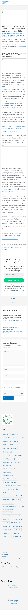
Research (15, 522)
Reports (6, 522)
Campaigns (7, 441)
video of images (6, 107)
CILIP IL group (20, 35)
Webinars (6, 536)
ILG (13, 482)
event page (13, 105)
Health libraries (8, 472)
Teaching (17, 526)
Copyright (6, 455)
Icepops (6, 482)
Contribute (5, 554)
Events (17, 462)
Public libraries (17, 519)
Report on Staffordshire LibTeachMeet (11, 328)
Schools (6, 526)
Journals (6, 499)
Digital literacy (9, 459)
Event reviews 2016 (17, 33)
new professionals (8, 509)
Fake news (7, 465)
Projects (6, 519)
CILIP (16, 441)
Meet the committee (9, 506)
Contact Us (5, 556)
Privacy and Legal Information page (11, 558)
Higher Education (9, 479)
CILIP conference (8, 444)
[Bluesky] (3, 543)
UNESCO (16, 533)
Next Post (14, 302)
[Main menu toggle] (25, 2)
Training (10, 36)
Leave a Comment (6, 33)
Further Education (9, 468)
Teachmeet (4, 36)
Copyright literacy (18, 455)
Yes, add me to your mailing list (12, 387)
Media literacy (8, 503)
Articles (6, 434)
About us (4, 552)
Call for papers (18, 438)
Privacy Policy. (19, 288)
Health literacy (8, 475)
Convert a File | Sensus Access (9, 131)
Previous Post (13, 298)
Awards (15, 434)
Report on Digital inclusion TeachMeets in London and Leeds (12, 317)
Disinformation (7, 462)
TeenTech (17, 529)
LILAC (15, 499)
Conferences (8, 452)
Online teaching (7, 512)
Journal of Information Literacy (13, 496)
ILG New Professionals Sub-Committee (13, 485)
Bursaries (6, 438)
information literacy (10, 489)
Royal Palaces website (7, 191)
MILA (21, 506)
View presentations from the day (10, 239)
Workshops (15, 36)
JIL (5, 492)
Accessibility (13, 35)
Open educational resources (11, 516)
